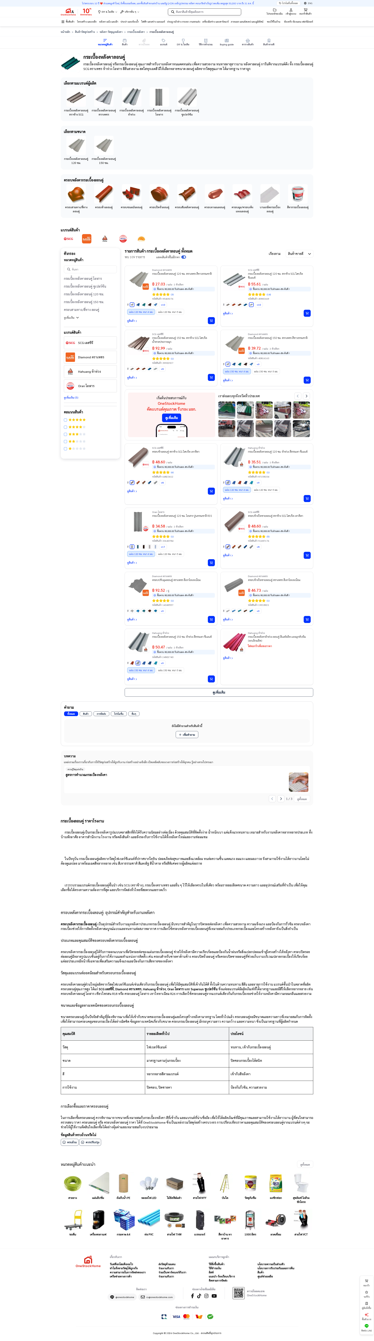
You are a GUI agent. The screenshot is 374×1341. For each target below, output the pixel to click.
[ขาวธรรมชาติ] (132, 304)
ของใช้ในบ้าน (273, 21)
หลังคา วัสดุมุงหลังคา (111, 31)
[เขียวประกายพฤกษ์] (251, 482)
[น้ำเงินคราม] (245, 482)
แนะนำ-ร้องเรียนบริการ (222, 1276)
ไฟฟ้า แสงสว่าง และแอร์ (153, 21)
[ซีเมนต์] (251, 304)
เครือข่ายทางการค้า (121, 1276)
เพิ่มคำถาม (189, 734)
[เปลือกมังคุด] (239, 304)
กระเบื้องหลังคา (136, 31)
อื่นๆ (134, 713)
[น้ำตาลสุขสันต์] (149, 304)
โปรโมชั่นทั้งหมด (290, 3)
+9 (258, 364)
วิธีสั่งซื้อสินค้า (216, 1264)
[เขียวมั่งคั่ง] (143, 304)
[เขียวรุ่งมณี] (138, 546)
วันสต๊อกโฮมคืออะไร (121, 1264)
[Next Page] (306, 396)
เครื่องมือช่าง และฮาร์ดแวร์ (215, 21)
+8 (162, 368)
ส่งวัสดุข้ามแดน (167, 1264)
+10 (163, 304)
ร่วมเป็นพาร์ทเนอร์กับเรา (172, 1272)
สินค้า (86, 713)
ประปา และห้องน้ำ (130, 21)
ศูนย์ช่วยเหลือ (265, 1276)
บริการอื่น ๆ (130, 11)
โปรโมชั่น (118, 713)
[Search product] (172, 11)
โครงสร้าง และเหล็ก (87, 21)
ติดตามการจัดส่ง (218, 1280)
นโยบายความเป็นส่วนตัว (271, 1264)
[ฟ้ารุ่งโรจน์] (138, 304)
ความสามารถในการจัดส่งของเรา (128, 1272)
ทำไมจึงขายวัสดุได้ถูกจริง (124, 1268)
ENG (310, 3)
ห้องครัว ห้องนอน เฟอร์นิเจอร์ (298, 21)
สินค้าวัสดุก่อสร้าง (85, 31)
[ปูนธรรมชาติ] (132, 546)
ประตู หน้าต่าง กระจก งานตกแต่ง (183, 21)
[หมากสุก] (233, 304)
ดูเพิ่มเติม (69, 317)
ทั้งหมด (71, 713)
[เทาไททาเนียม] (149, 546)
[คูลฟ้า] (155, 546)
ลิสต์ (211, 1272)
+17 (163, 546)
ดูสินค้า (131, 320)
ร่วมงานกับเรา (166, 1268)
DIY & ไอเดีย (108, 11)
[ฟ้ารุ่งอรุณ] (233, 482)
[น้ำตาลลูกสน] (143, 546)
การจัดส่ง (101, 713)
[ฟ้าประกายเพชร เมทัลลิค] (155, 304)
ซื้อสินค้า (70, 21)
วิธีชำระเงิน (215, 1268)
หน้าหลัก (65, 31)
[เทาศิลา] (228, 304)
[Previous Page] (297, 396)
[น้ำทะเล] (245, 304)
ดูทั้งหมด (302, 799)
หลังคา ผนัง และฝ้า (108, 21)
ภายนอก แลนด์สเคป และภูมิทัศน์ (247, 21)
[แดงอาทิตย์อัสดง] (239, 482)
